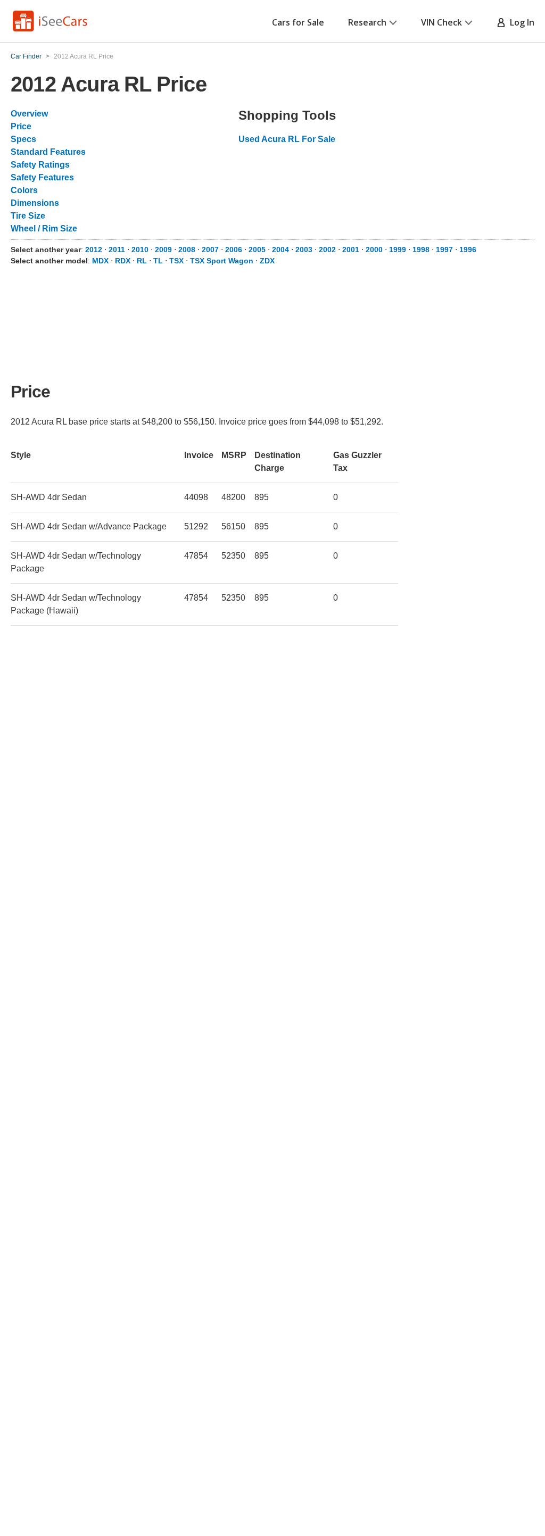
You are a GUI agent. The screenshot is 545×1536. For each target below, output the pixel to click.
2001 (350, 249)
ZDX (267, 260)
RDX (122, 260)
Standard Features (48, 151)
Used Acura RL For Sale (286, 139)
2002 (327, 249)
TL (158, 260)
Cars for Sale (298, 22)
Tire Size (28, 215)
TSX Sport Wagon (221, 260)
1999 (397, 249)
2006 (233, 249)
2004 (280, 249)
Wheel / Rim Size (44, 228)
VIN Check (441, 22)
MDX (100, 260)
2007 (210, 249)
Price (21, 126)
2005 (257, 249)
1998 (421, 249)
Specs (23, 139)
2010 (139, 249)
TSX (176, 260)
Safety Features (42, 177)
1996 (467, 249)
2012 (93, 249)
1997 (444, 249)
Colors (24, 190)
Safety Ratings (40, 164)
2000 (374, 249)
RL (142, 260)
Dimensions (35, 202)
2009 (163, 249)
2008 (186, 249)
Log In (520, 22)
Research (367, 22)
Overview (29, 113)
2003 (303, 249)
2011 (117, 249)
